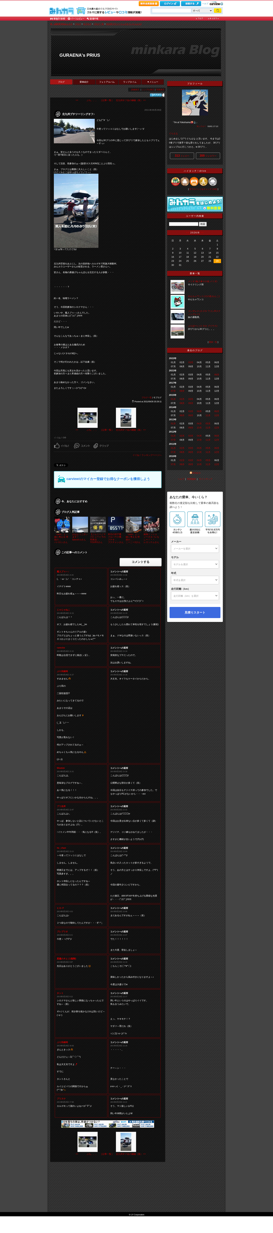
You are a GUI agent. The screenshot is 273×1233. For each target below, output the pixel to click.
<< (187, 232)
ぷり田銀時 (62, 671)
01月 (173, 399)
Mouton (61, 768)
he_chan (61, 848)
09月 (190, 403)
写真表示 (160, 89)
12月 (216, 415)
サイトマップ (205, 479)
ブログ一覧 (99, 24)
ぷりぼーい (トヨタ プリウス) (202, 326)
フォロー (182, 155)
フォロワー (208, 155)
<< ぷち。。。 (87, 100)
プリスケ (61, 1098)
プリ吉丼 (61, 806)
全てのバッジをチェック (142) (203, 189)
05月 (208, 423)
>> (202, 232)
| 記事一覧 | (106, 100)
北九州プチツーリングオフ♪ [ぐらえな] (124, 24)
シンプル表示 (148, 89)
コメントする (141, 561)
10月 (199, 427)
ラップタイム (129, 82)
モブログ (87, 24)
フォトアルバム (107, 82)
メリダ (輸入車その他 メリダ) (202, 281)
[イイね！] (156, 95)
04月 (199, 411)
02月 (182, 399)
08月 (182, 391)
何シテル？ (201, 126)
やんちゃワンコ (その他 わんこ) (204, 296)
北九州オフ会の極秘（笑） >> (131, 100)
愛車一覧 (213, 342)
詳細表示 (135, 89)
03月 (190, 362)
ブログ (78, 24)
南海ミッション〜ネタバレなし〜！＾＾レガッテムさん (151, 538)
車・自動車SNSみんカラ (61, 24)
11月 (208, 415)
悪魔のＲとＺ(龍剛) (66, 958)
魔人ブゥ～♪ (63, 571)
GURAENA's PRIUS (79, 55)
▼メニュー (152, 82)
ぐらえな (173, 133)
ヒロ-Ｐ (60, 908)
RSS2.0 (196, 473)
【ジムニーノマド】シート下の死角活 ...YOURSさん (98, 538)
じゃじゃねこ (63, 609)
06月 (216, 374)
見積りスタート (195, 612)
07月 (173, 391)
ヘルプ (205, 3)
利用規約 (191, 479)
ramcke (61, 647)
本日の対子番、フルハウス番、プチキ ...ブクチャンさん (116, 538)
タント (60, 993)
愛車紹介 (84, 82)
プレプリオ (62, 931)
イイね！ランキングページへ (147, 455)
